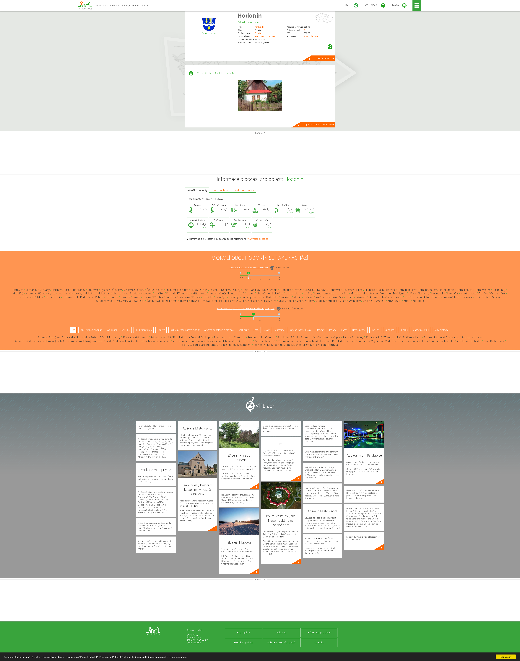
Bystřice (105, 290)
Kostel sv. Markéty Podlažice (153, 341)
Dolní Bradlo (269, 290)
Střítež (486, 297)
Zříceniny (279, 329)
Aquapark (112, 329)
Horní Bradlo (446, 290)
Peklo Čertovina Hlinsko (120, 341)
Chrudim (258, 33)
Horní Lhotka (464, 290)
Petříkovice (25, 297)
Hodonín (250, 15)
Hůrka (42, 293)
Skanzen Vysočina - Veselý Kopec (320, 337)
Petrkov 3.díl (70, 297)
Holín (380, 290)
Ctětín (204, 290)
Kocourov (146, 293)
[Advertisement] (260, 154)
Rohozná (286, 297)
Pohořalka (112, 297)
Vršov (343, 301)
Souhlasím (505, 656)
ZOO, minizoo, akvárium (91, 329)
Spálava (468, 297)
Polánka (125, 297)
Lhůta (231, 293)
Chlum (184, 290)
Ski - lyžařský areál (143, 329)
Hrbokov (31, 293)
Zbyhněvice (394, 301)
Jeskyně (332, 329)
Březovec (92, 290)
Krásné (170, 293)
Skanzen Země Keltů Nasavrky (56, 337)
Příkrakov (184, 297)
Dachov (214, 290)
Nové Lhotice (468, 293)
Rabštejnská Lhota (253, 297)
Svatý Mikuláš (124, 301)
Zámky (267, 329)
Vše (73, 329)
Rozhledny (243, 329)
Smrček (409, 297)
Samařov (331, 297)
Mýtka (412, 293)
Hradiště (18, 293)
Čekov (140, 290)
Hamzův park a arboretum (198, 345)
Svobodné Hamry (166, 301)
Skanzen (161, 329)
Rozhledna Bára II (288, 337)
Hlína (359, 290)
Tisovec (184, 301)
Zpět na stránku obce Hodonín (319, 124)
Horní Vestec (482, 290)
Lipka (298, 293)
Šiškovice (361, 297)
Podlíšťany (86, 297)
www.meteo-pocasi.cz (257, 238)
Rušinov (308, 297)
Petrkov (38, 297)
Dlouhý (236, 290)
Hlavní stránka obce (325, 58)
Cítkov (194, 290)
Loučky (308, 293)
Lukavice (329, 293)
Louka (318, 293)
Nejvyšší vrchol (359, 329)
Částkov (117, 290)
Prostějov (221, 297)
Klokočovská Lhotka (109, 293)
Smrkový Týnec (452, 297)
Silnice (349, 297)
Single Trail (390, 329)
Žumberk (418, 301)
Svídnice (139, 301)
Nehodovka (438, 293)
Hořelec (390, 290)
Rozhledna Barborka (468, 341)
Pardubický (259, 27)
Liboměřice (263, 293)
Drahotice (285, 290)
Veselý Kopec (286, 301)
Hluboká (370, 290)
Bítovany (44, 290)
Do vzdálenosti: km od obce (249, 267)
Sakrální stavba (441, 329)
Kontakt (319, 642)
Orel (502, 293)
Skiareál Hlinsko (471, 337)
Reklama (281, 632)
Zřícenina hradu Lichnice (315, 341)
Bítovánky (31, 290)
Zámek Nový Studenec (89, 341)
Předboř (158, 297)
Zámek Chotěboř (264, 341)
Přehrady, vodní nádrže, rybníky (184, 329)
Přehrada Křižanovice (135, 337)
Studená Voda (104, 301)
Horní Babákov (406, 290)
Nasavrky (423, 293)
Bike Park (375, 329)
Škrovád (373, 297)
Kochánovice (131, 293)
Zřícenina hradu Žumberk (229, 337)
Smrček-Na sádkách (428, 297)
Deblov (225, 290)
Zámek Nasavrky (110, 337)
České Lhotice (155, 290)
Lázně (344, 329)
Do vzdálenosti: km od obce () (246, 308)
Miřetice (355, 293)
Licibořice (277, 293)
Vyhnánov (355, 301)
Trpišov (229, 301)
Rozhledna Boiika (87, 337)
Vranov (309, 301)
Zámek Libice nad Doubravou (441, 337)
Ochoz (494, 293)
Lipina (289, 293)
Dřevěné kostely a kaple (300, 329)
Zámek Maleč (392, 337)
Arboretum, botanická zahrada (219, 329)
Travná (195, 301)
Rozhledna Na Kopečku (268, 345)
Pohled (99, 297)
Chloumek (171, 290)
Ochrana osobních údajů (281, 642)
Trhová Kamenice (211, 301)
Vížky (300, 301)
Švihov (150, 301)
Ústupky (241, 301)
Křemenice (183, 293)
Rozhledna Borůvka (326, 345)
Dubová (321, 290)
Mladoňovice (370, 293)
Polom (136, 297)
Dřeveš (298, 290)
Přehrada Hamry (287, 341)
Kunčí (222, 293)
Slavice (398, 297)
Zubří (407, 301)
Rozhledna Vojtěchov (370, 341)
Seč (341, 297)
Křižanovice (199, 293)
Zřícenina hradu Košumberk (234, 345)
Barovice (18, 290)
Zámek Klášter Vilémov (298, 345)
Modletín (385, 293)
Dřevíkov (309, 290)
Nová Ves (452, 293)
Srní (477, 297)
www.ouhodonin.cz (312, 36)
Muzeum (404, 329)
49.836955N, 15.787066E (266, 36)
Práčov (147, 297)
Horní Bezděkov (427, 290)
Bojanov (56, 290)
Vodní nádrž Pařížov (397, 341)
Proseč (196, 297)
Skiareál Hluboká (160, 337)
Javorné (62, 293)
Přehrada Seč (373, 337)
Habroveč (334, 290)
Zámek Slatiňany (353, 337)
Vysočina (368, 301)
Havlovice (348, 290)
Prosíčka (208, 297)
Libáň (241, 293)
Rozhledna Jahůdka (442, 341)
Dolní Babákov (251, 290)
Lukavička (342, 293)
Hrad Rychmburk (493, 341)
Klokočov (89, 293)
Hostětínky (499, 290)
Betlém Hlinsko (412, 337)
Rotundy (320, 329)
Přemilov (171, 297)
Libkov (250, 293)
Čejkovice (129, 290)
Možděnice (399, 293)
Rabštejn (234, 297)
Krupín (212, 293)
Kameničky (75, 293)
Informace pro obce (319, 632)
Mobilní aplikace (243, 642)
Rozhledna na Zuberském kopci (192, 337)
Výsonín (380, 301)
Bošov (67, 290)
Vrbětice (332, 301)
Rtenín (297, 297)
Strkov (496, 297)
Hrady (256, 329)
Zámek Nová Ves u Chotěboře (234, 341)
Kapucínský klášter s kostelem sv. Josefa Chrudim (44, 341)
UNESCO (125, 329)
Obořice (483, 293)
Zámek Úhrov (420, 341)
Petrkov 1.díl (53, 297)
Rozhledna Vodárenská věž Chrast (193, 341)
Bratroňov (79, 290)
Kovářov (159, 293)
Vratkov (320, 301)
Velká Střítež (268, 301)
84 (305, 30)
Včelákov (253, 301)
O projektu (243, 632)
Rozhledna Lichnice (343, 341)
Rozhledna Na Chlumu (261, 337)
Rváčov (319, 297)
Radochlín (272, 297)
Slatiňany (386, 297)
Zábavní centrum (421, 329)
